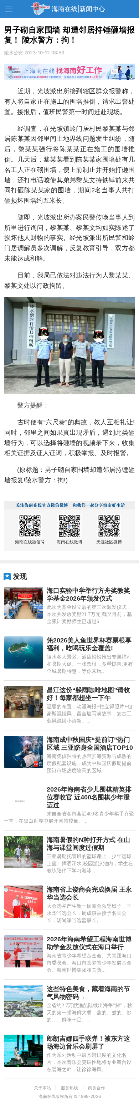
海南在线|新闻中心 (78, 9)
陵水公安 (13, 52)
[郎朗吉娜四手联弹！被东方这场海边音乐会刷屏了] (23, 1051)
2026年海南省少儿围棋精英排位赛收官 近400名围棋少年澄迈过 (89, 797)
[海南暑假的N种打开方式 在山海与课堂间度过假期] (23, 852)
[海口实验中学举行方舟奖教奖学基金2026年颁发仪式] (23, 603)
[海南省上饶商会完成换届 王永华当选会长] (23, 902)
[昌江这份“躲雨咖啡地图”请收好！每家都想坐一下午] (23, 702)
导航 (8, 9)
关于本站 (42, 1087)
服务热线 (69, 1087)
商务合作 (96, 1087)
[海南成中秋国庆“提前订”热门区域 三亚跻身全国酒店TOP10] (23, 752)
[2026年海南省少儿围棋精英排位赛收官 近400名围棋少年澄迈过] (23, 801)
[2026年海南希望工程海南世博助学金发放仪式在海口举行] (23, 951)
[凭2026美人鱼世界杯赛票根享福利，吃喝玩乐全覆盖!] (23, 652)
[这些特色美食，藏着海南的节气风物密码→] (23, 1001)
